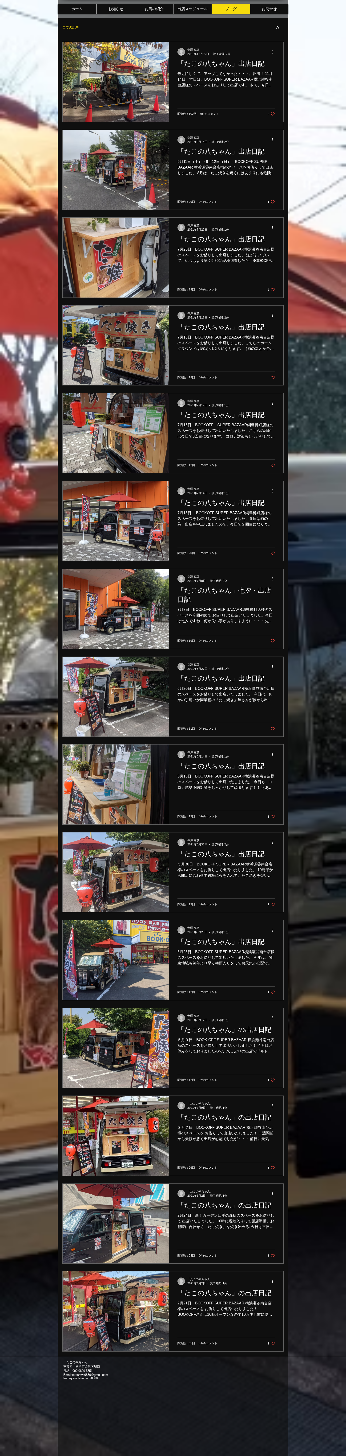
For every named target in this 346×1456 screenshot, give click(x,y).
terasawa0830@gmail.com (90, 1375)
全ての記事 (70, 27)
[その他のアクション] (274, 52)
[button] (277, 28)
